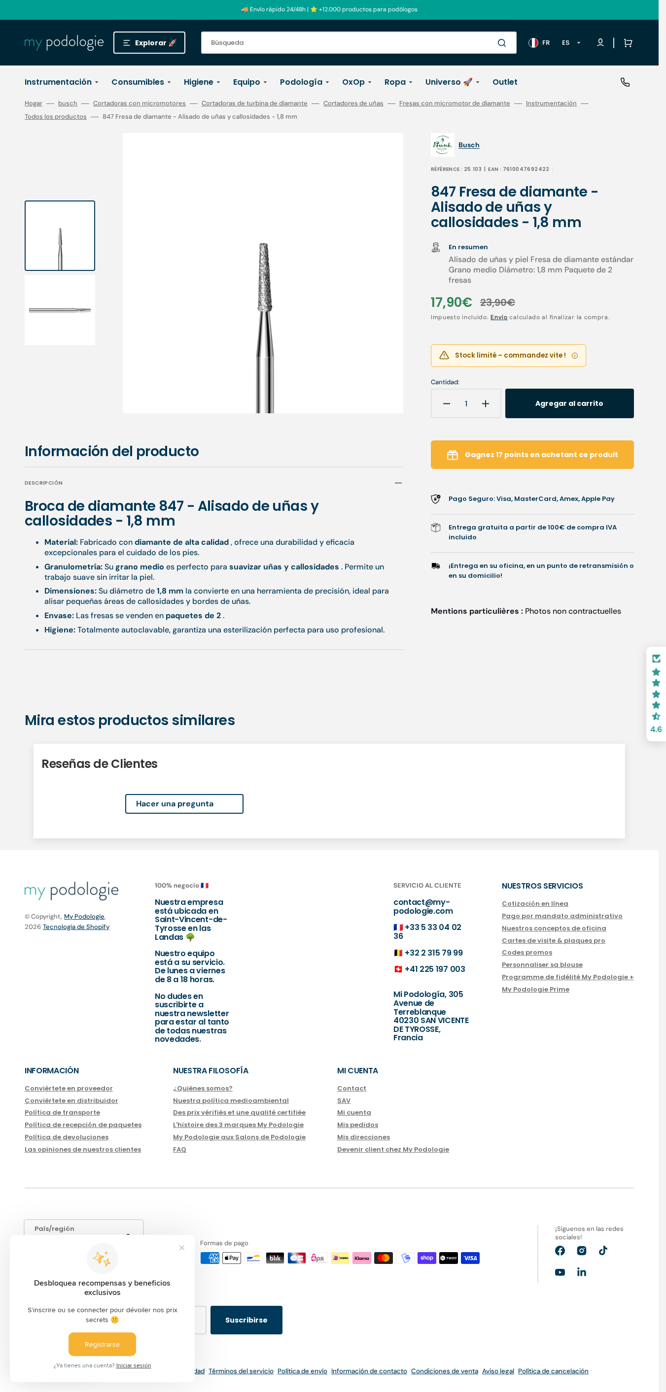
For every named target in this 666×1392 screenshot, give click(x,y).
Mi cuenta (354, 1112)
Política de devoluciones (66, 1137)
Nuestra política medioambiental (231, 1100)
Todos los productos (56, 117)
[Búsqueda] (504, 43)
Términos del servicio (241, 1371)
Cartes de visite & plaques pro (553, 940)
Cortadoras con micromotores (139, 103)
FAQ (179, 1149)
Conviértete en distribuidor (71, 1100)
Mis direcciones (363, 1137)
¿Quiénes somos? (203, 1089)
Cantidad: (445, 382)
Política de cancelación (553, 1371)
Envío (499, 317)
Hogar (33, 103)
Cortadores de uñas (353, 103)
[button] (626, 43)
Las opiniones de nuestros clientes (83, 1149)
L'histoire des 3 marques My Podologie (238, 1124)
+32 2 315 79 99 (433, 953)
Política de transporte (62, 1112)
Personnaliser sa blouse (542, 964)
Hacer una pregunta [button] (174, 803)
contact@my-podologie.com (423, 906)
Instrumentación (551, 103)
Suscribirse (246, 1320)
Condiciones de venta (444, 1371)
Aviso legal (498, 1371)
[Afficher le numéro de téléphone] (625, 82)
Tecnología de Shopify (76, 927)
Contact (351, 1089)
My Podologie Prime (535, 989)
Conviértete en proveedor (69, 1089)
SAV (344, 1100)
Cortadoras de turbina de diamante (255, 103)
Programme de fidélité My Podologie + (568, 977)
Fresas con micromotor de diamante (454, 103)
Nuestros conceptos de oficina (554, 928)
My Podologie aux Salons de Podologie (239, 1137)
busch (67, 103)
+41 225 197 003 (435, 969)
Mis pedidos (357, 1124)
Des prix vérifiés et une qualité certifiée (239, 1112)
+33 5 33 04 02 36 (427, 932)
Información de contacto (369, 1371)
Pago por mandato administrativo (562, 916)
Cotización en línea (535, 904)
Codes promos (527, 952)
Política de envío (302, 1371)
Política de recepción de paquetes (83, 1124)
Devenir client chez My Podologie (393, 1149)
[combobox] (359, 43)
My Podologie (84, 916)
